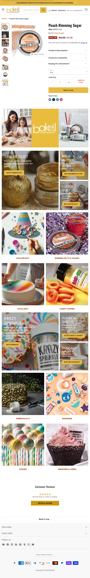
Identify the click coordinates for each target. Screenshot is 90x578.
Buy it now (68, 90)
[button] (86, 9)
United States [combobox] (44, 555)
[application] (68, 50)
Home (4, 19)
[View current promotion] (45, 3)
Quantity (52, 77)
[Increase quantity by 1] (69, 82)
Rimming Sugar (57, 33)
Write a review (45, 503)
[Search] (43, 10)
